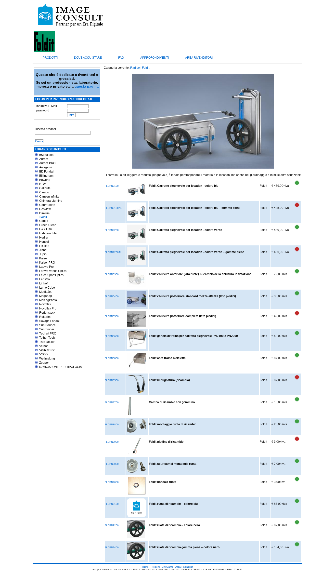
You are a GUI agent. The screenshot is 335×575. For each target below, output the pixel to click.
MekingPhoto (48, 300)
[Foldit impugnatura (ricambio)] (136, 384)
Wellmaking (47, 358)
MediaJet (45, 292)
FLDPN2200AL (113, 252)
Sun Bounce (47, 325)
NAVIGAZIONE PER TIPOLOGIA (60, 367)
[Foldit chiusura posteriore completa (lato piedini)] (136, 318)
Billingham (46, 175)
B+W (42, 184)
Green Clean (47, 225)
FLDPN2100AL (113, 208)
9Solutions (46, 155)
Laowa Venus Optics (52, 271)
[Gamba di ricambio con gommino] (129, 406)
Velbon (44, 346)
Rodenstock (47, 312)
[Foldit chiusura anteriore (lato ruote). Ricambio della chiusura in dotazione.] (136, 277)
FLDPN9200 (112, 525)
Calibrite (45, 188)
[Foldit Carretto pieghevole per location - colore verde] (136, 233)
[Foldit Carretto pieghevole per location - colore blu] (136, 189)
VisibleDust (46, 350)
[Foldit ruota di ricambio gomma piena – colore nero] (136, 551)
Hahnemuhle (48, 233)
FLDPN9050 (112, 482)
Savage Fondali (49, 321)
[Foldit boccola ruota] (136, 485)
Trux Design (47, 342)
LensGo (44, 279)
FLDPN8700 (112, 402)
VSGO (43, 354)
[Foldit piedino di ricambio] (136, 445)
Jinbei (43, 250)
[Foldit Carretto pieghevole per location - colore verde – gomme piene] (136, 255)
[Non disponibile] (297, 207)
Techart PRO (47, 333)
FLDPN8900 (112, 442)
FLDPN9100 (112, 504)
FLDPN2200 (112, 230)
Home (145, 566)
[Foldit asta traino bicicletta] (136, 361)
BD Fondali (46, 171)
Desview (45, 209)
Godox (43, 221)
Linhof (43, 283)
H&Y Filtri (45, 229)
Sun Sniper (46, 329)
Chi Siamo (167, 566)
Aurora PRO (47, 163)
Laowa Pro (46, 266)
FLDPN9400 (112, 547)
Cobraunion (47, 205)
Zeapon (44, 362)
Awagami (45, 167)
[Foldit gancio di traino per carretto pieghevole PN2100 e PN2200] (136, 339)
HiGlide (44, 246)
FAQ (121, 57)
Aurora (43, 159)
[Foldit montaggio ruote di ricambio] (136, 426)
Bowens (44, 180)
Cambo (44, 192)
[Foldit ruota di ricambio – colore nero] (136, 529)
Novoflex (45, 304)
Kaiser (43, 258)
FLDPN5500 (112, 316)
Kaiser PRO (47, 262)
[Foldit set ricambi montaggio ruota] (136, 465)
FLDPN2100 (112, 186)
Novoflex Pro (47, 308)
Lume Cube (47, 287)
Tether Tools (47, 337)
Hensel (44, 241)
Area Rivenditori (199, 57)
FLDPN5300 (112, 274)
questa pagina (87, 86)
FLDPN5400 (112, 296)
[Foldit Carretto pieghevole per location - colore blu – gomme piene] (136, 211)
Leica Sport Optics (51, 275)
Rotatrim (45, 317)
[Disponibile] (297, 185)
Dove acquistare (88, 57)
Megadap (45, 296)
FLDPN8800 (112, 424)
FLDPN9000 (112, 464)
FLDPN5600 (112, 336)
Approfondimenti (154, 57)
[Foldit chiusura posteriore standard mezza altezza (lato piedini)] (136, 299)
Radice (135, 67)
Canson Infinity (49, 196)
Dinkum (44, 213)
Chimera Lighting (50, 200)
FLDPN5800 (112, 358)
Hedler (43, 237)
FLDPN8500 (112, 380)
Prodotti (50, 57)
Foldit (43, 217)
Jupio (43, 254)
